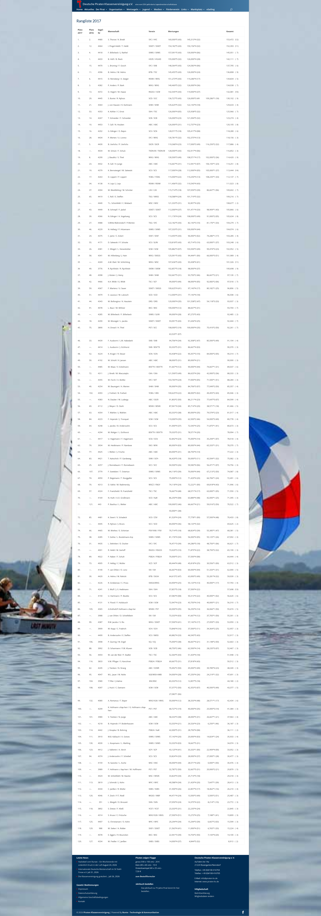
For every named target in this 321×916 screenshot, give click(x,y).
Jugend (146, 10)
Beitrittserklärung (202, 893)
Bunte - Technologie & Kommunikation (140, 912)
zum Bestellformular (145, 876)
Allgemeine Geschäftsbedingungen (93, 897)
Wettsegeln (132, 10)
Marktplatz (196, 10)
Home (79, 10)
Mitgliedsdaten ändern (204, 896)
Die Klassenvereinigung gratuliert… (93, 876)
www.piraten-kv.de (210, 881)
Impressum (83, 889)
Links (184, 10)
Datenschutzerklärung (87, 893)
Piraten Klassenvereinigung (96, 912)
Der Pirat (100, 10)
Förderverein (172, 10)
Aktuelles (89, 10)
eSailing (211, 10)
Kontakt (81, 901)
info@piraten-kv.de (209, 878)
